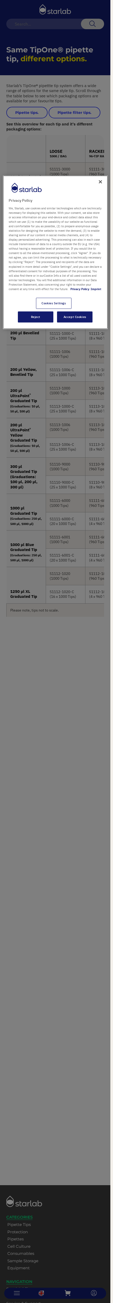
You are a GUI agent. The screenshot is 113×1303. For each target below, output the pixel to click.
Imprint (96, 289)
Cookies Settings (54, 303)
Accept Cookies (75, 317)
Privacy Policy (79, 289)
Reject (35, 317)
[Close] (100, 182)
